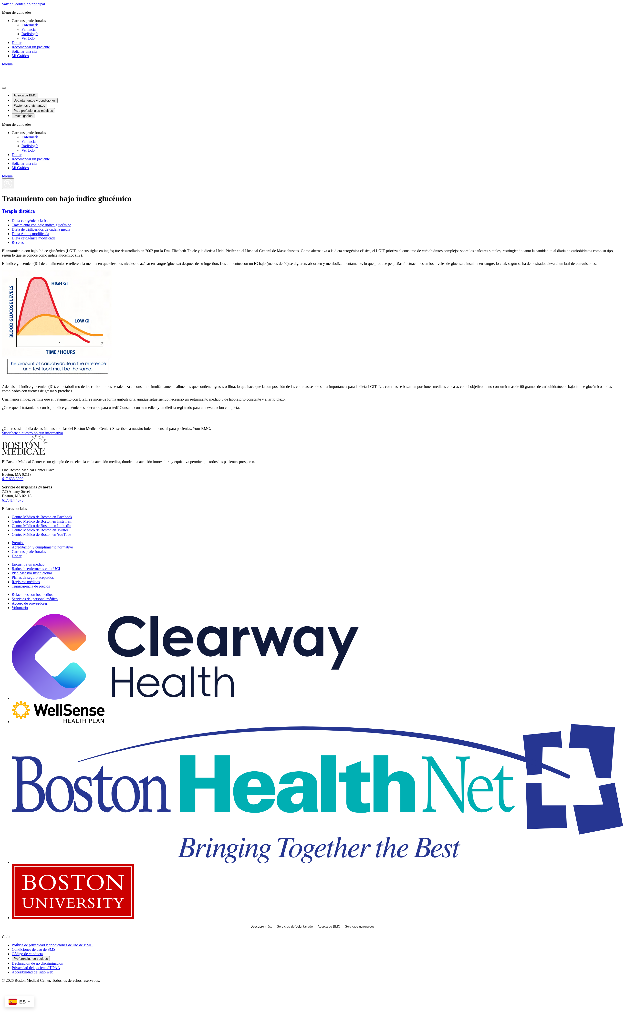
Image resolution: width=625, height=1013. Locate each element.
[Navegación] (4, 88)
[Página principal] (25, 453)
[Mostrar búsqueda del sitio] (8, 183)
